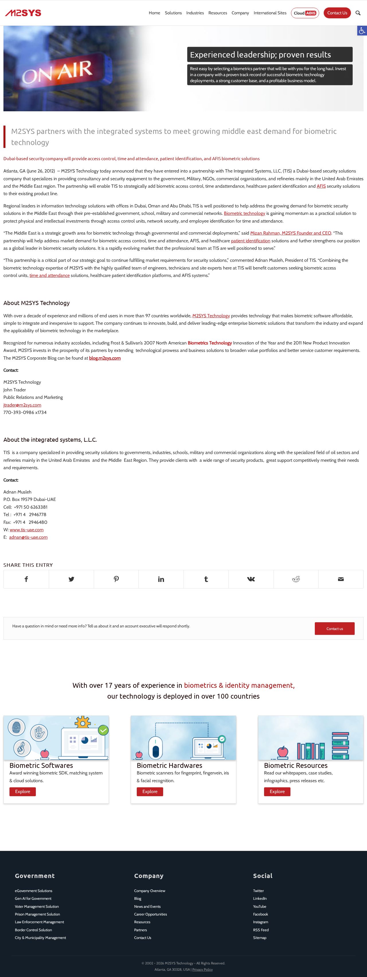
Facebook (260, 914)
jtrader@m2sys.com (22, 405)
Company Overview (149, 890)
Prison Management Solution (37, 914)
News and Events (147, 906)
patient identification (250, 240)
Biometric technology (244, 213)
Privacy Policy (202, 969)
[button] (362, 30)
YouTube (259, 906)
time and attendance (50, 275)
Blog (137, 898)
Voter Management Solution (37, 906)
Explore (22, 791)
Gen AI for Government (33, 898)
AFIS (321, 186)
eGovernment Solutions (33, 890)
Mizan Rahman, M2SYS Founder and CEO (290, 233)
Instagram (260, 921)
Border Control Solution (33, 930)
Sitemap (259, 937)
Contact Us (142, 937)
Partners (140, 930)
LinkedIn (260, 898)
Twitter (258, 890)
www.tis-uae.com (27, 529)
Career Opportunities (150, 914)
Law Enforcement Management (39, 921)
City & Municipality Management (40, 937)
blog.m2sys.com (105, 358)
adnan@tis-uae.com (28, 537)
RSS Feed (261, 930)
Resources (142, 921)
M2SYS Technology (211, 315)
